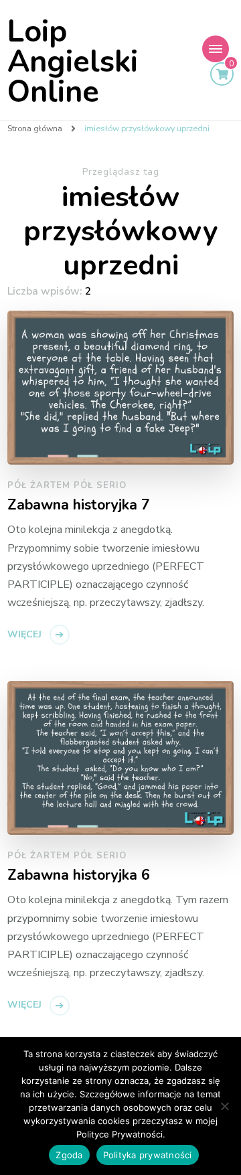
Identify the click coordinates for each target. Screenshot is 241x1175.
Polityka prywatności (147, 1155)
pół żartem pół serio (67, 485)
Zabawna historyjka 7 (78, 505)
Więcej (24, 634)
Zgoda (69, 1155)
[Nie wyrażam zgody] (224, 1106)
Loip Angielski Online (72, 61)
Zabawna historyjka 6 (78, 875)
